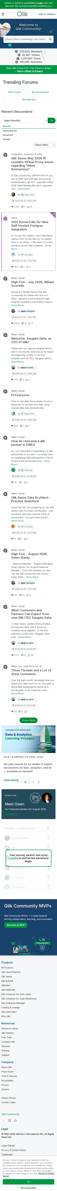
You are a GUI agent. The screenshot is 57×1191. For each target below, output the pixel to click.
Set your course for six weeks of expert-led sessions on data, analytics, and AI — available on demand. (28, 768)
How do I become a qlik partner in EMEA (28, 442)
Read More (11, 814)
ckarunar (28, 470)
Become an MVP (16, 925)
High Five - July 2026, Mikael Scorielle (32, 283)
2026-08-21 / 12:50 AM (25, 705)
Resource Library (9, 1028)
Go (51, 120)
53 (15, 711)
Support (5, 1055)
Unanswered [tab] (10, 130)
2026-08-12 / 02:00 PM (25, 649)
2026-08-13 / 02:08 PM (25, 476)
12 (32, 323)
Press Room (7, 1071)
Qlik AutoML (7, 981)
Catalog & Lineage (10, 1007)
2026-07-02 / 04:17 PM (25, 317)
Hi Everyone (20, 395)
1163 (16, 266)
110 (15, 482)
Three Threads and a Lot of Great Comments (31, 672)
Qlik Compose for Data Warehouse (19, 998)
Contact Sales (8, 1102)
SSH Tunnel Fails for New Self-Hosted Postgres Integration (29, 225)
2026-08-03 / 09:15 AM (25, 373)
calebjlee (30, 311)
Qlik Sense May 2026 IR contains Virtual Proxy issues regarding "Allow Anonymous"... (32, 163)
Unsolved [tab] (8, 135)
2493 (16, 206)
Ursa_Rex (28, 526)
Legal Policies (8, 1145)
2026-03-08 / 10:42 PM (25, 261)
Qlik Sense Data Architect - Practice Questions (31, 499)
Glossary (5, 1046)
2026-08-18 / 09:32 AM (25, 533)
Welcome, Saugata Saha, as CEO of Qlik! (31, 340)
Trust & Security (9, 1076)
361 (16, 379)
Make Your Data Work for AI (26, 666)
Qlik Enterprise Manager (13, 1003)
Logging (14, 858)
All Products (7, 967)
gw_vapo (28, 255)
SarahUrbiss (31, 367)
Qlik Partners (7, 1033)
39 (32, 655)
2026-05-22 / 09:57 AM (25, 201)
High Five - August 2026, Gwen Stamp (29, 555)
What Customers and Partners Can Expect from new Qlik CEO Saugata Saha (31, 613)
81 (15, 538)
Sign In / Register (47, 14)
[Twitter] (3, 1121)
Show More (24, 188)
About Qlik (6, 1067)
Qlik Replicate (28, 99)
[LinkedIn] (9, 1121)
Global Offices (8, 1098)
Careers (5, 1089)
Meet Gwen (14, 804)
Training (5, 1050)
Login (40, 3)
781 (15, 595)
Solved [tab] (6, 139)
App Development (40, 92)
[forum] (5, 155)
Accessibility (7, 1080)
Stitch (14, 218)
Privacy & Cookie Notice (13, 1150)
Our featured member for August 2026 (25, 809)
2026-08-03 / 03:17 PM (25, 589)
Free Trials (6, 1037)
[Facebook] (15, 1121)
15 (31, 206)
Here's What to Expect (30, 71)
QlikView (5, 985)
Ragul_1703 (29, 414)
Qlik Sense (6, 976)
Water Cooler (14, 92)
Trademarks (7, 1154)
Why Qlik (5, 1016)
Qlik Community (10, 1114)
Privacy (5, 1085)
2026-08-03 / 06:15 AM (25, 420)
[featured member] (47, 798)
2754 (16, 655)
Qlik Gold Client (9, 1012)
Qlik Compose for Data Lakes (16, 994)
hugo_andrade (31, 194)
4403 (17, 323)
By (28, 194)
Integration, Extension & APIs (26, 154)
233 (16, 425)
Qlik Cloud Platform (11, 972)
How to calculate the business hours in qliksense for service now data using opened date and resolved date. (31, 404)
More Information (28, 1188)
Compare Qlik (8, 1041)
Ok (28, 1182)
